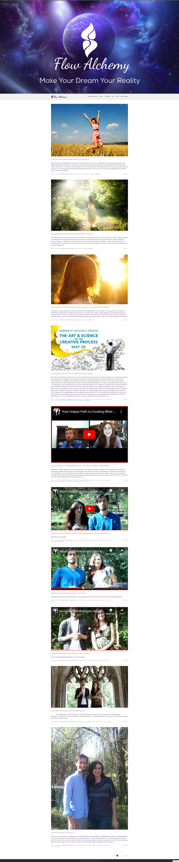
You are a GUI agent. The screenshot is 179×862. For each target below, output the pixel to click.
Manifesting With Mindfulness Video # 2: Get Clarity (68, 593)
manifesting (63, 481)
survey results (103, 721)
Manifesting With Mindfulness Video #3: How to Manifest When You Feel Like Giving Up (80, 533)
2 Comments (107, 660)
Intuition (76, 600)
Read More (125, 173)
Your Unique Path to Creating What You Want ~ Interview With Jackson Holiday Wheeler (80, 307)
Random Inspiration (90, 173)
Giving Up (97, 540)
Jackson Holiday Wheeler (106, 480)
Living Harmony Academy (56, 481)
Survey (52, 846)
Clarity (94, 600)
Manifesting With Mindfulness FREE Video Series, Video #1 (70, 653)
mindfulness (106, 540)
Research (102, 660)
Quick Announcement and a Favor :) (63, 833)
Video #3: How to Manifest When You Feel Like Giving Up (70, 159)
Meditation (81, 845)
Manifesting (83, 173)
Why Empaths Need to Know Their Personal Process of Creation (72, 234)
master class (101, 845)
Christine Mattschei (55, 173)
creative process (90, 480)
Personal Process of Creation (103, 399)
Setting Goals (80, 481)
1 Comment (85, 481)
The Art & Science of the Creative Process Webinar (73, 400)
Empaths (89, 399)
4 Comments (108, 721)
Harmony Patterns (94, 399)
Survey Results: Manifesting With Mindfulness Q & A (68, 711)
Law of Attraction (78, 173)
